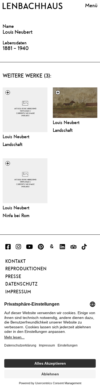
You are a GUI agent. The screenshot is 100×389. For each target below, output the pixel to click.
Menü (91, 5)
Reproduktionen (26, 268)
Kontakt (15, 261)
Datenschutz (21, 284)
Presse (13, 276)
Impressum (18, 291)
